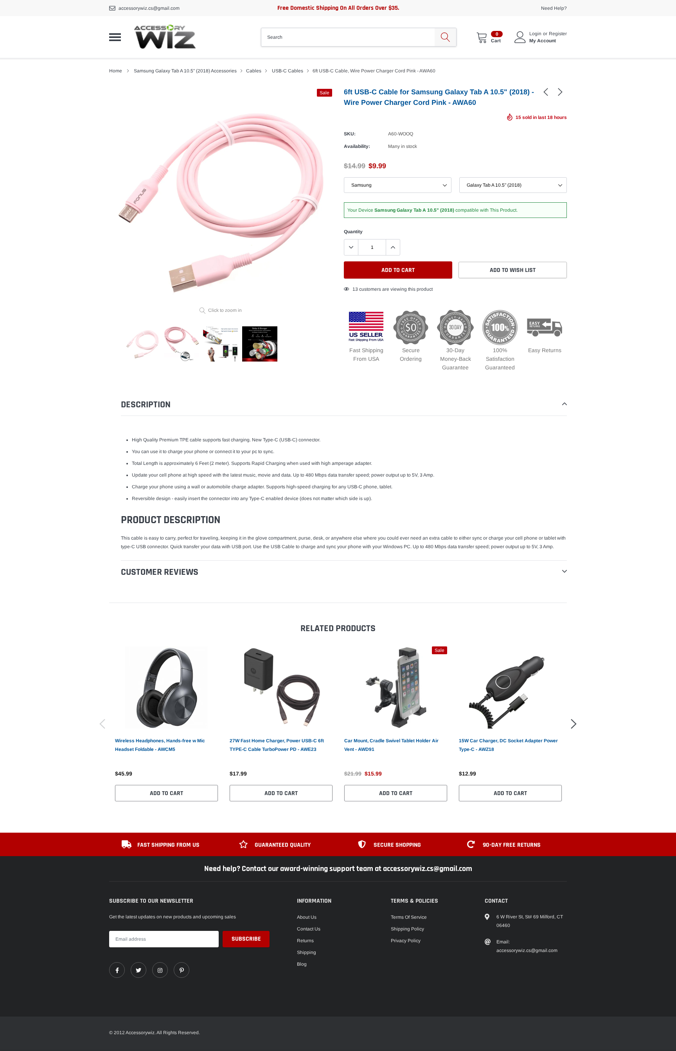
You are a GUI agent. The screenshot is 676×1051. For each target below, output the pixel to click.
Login (535, 33)
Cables (253, 71)
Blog (302, 964)
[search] (445, 37)
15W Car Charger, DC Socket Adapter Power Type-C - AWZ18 (508, 745)
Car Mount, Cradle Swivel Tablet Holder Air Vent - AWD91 (391, 745)
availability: (357, 146)
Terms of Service (409, 917)
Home (115, 71)
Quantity (353, 231)
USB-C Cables (287, 71)
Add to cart (166, 793)
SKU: (350, 134)
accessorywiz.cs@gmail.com (149, 8)
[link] (545, 91)
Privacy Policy (406, 940)
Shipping (306, 952)
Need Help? (554, 8)
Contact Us (308, 929)
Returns (305, 940)
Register (558, 33)
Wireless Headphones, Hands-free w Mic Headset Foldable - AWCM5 (160, 745)
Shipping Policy (407, 929)
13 (355, 289)
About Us (306, 917)
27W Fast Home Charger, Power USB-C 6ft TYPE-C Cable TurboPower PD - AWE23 (277, 745)
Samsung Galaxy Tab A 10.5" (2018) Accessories (185, 71)
